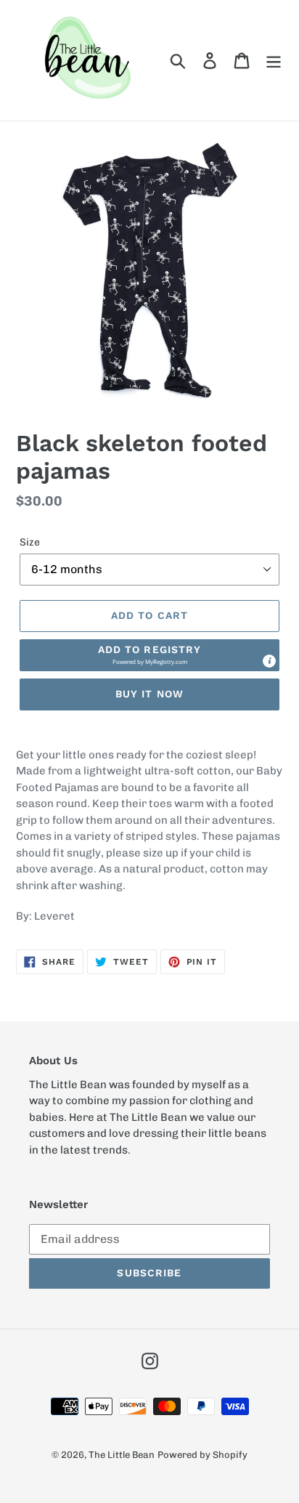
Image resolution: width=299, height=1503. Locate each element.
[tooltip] (269, 661)
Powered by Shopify (202, 1454)
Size (30, 542)
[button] (149, 655)
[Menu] (274, 60)
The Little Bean (122, 1454)
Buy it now (149, 694)
